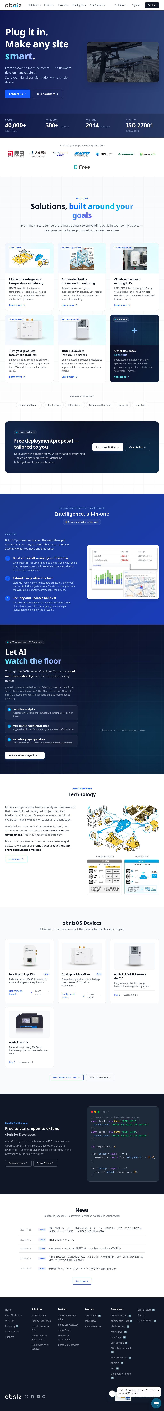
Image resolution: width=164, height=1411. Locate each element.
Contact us (16, 94)
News (9, 1320)
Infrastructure (53, 404)
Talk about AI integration (23, 755)
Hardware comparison (65, 1077)
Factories (123, 404)
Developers (78, 5)
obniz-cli (117, 1362)
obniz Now (90, 1320)
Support (9, 1336)
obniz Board (64, 1330)
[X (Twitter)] (26, 1396)
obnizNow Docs (121, 1315)
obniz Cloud (93, 1315)
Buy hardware (46, 94)
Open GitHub (44, 1163)
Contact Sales (12, 1331)
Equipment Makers (29, 404)
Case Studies (97, 5)
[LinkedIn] (38, 1396)
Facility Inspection (41, 1320)
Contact (152, 5)
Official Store (146, 1309)
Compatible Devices (68, 1344)
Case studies (137, 447)
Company (12, 1326)
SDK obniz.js (119, 1342)
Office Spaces (75, 404)
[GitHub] (43, 1396)
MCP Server (119, 1331)
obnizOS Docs (120, 1326)
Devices (48, 5)
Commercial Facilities (100, 404)
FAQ (115, 1368)
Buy (116, 994)
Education (140, 404)
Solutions (34, 5)
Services (62, 5)
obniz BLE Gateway (68, 1324)
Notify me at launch (15, 992)
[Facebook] (32, 1396)
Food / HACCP (39, 1315)
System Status (147, 1320)
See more (80, 1281)
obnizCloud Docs (121, 1320)
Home (8, 1309)
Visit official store (99, 1077)
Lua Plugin (118, 1337)
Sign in (136, 5)
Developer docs (16, 1163)
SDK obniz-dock (121, 1357)
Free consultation (106, 447)
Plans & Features (93, 1326)
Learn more (14, 858)
